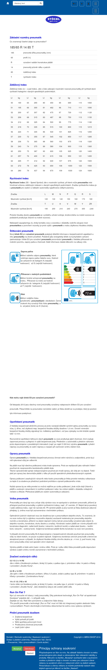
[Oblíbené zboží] (81, 3)
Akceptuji (17, 648)
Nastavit (30, 653)
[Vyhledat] (40, 3)
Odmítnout (29, 648)
